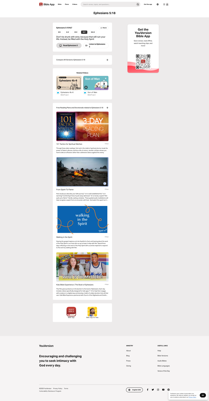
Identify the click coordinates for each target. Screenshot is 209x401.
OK (203, 395)
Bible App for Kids (92, 317)
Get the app (148, 4)
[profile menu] (166, 4)
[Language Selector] (157, 4)
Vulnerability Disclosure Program (50, 391)
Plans (67, 4)
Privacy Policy (57, 388)
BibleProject (65, 95)
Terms (66, 388)
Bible (60, 4)
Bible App (71, 317)
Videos (74, 4)
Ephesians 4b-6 (69, 92)
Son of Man (95, 92)
